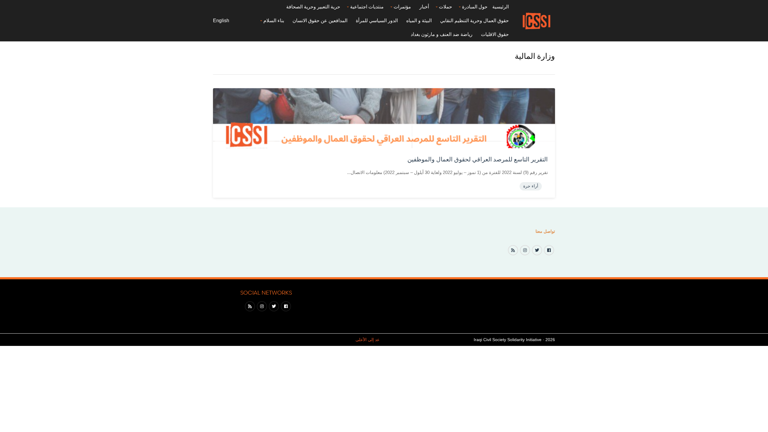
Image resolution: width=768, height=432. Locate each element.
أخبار (424, 6)
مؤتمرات (402, 6)
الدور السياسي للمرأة (377, 20)
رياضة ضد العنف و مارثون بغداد (441, 34)
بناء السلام (273, 20)
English (221, 20)
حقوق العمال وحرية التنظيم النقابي (474, 20)
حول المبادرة (475, 6)
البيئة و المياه (419, 20)
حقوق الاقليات (495, 34)
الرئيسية (500, 6)
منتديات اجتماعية (367, 6)
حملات (445, 6)
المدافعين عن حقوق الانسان (319, 20)
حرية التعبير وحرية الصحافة (313, 6)
